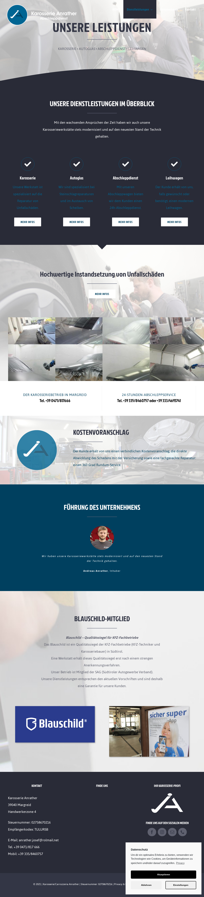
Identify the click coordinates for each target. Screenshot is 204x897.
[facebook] (152, 827)
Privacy (180, 863)
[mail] (172, 827)
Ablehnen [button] (146, 885)
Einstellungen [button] (180, 885)
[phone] (182, 827)
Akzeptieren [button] (163, 874)
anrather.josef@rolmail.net (39, 835)
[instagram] (162, 827)
